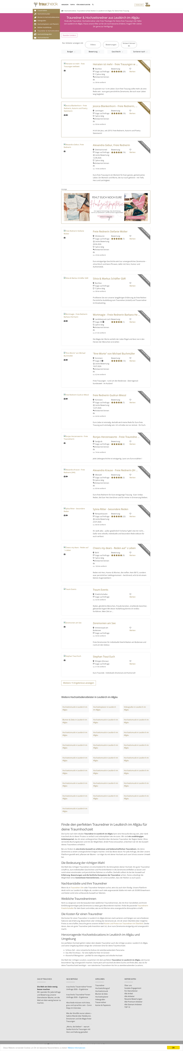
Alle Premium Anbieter (133, 1002)
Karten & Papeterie (103, 1005)
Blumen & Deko (101, 994)
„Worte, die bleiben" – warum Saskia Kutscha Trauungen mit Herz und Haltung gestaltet (78, 1029)
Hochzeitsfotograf (102, 988)
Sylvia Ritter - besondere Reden (110, 509)
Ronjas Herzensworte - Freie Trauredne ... (116, 437)
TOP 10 (127, 1007)
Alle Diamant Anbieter (133, 1004)
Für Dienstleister (131, 991)
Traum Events (100, 589)
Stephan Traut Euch (104, 656)
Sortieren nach (139, 51)
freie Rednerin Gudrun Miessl (109, 395)
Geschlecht (116, 51)
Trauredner (99, 985)
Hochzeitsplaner (101, 997)
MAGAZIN (65, 4)
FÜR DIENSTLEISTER (83, 5)
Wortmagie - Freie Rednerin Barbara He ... (116, 314)
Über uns (128, 985)
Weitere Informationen (76, 1047)
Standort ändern (69, 35)
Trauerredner (100, 1002)
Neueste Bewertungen (133, 999)
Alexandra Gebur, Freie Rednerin (111, 145)
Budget (70, 51)
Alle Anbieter (129, 996)
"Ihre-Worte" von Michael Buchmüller (114, 353)
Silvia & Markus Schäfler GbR (109, 278)
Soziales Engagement (132, 988)
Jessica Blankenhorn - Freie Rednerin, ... (115, 106)
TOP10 (72, 5)
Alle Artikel (128, 993)
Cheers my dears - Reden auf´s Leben (114, 548)
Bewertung (93, 51)
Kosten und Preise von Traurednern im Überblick (123, 923)
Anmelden (139, 5)
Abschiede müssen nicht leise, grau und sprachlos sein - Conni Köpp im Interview (79, 1005)
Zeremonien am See (104, 623)
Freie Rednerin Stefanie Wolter (110, 231)
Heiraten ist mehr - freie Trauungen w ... (115, 64)
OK (173, 1047)
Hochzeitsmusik (101, 991)
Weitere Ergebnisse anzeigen (78, 682)
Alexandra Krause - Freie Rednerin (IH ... (115, 470)
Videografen (100, 999)
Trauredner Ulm (77, 887)
